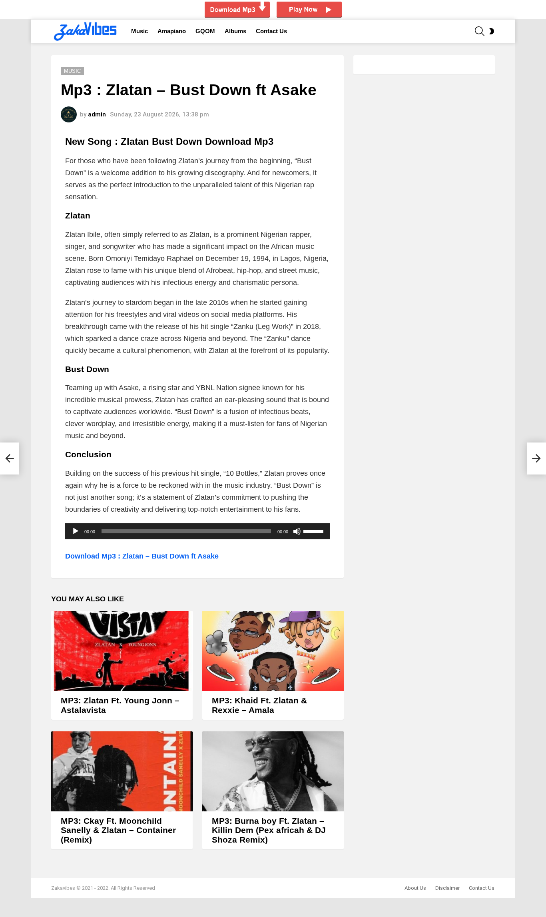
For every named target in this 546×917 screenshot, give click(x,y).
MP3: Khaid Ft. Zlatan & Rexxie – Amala (259, 705)
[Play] (76, 531)
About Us (415, 888)
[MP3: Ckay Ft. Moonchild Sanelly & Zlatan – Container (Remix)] (122, 771)
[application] (197, 531)
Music (139, 31)
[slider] (314, 530)
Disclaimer (447, 888)
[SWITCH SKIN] (491, 31)
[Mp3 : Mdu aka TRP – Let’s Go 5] (9, 458)
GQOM (205, 31)
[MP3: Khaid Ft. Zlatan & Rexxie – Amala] (273, 651)
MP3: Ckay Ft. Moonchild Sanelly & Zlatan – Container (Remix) (118, 830)
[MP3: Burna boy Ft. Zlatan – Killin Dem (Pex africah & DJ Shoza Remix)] (273, 771)
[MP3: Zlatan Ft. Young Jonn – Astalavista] (122, 651)
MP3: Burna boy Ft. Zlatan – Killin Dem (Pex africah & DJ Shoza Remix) (269, 830)
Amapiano (171, 31)
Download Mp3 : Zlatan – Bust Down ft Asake (142, 556)
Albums (235, 31)
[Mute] (297, 531)
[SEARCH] (479, 31)
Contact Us (271, 31)
